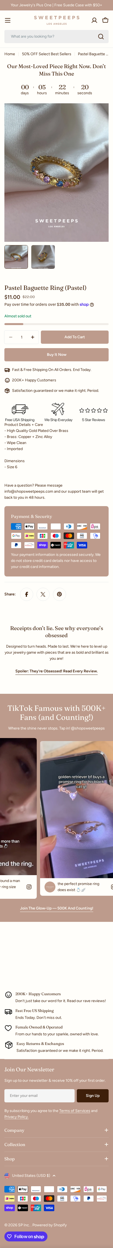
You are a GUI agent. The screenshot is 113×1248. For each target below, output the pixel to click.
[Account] (94, 20)
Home (9, 54)
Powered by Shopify (49, 1225)
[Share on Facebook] (26, 594)
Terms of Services (74, 1110)
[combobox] (56, 36)
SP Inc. (24, 1225)
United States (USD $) (31, 1175)
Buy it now (56, 354)
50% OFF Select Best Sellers (46, 54)
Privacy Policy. (16, 1116)
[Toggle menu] (7, 20)
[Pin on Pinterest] (59, 594)
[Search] (101, 36)
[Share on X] (43, 594)
